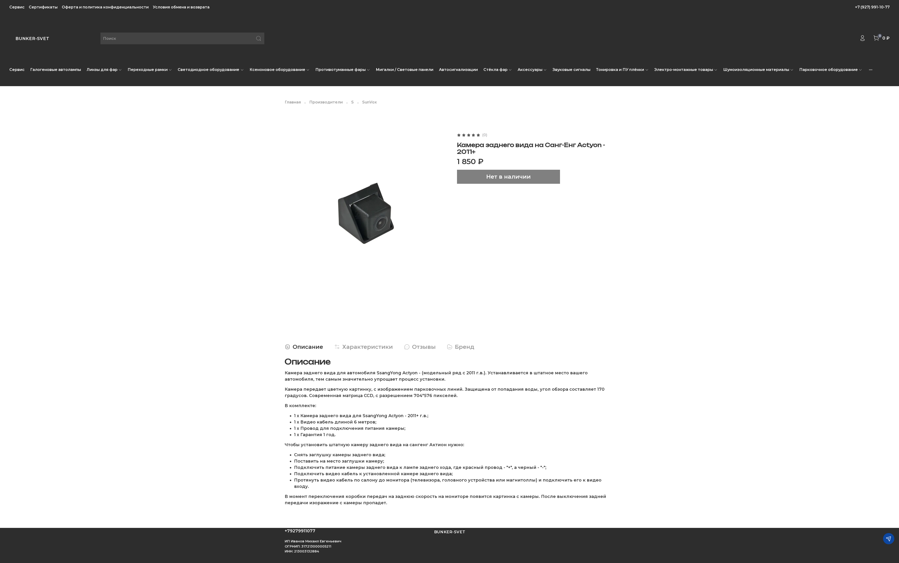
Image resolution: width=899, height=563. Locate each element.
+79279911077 (300, 531)
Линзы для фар (102, 69)
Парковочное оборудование (828, 69)
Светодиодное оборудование (208, 69)
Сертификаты (43, 7)
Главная (293, 102)
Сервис (17, 7)
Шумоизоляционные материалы (756, 69)
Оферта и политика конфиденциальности (105, 7)
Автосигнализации (458, 69)
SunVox (369, 102)
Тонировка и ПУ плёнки (620, 69)
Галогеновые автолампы (55, 69)
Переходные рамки (148, 69)
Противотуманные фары (340, 69)
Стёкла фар (495, 69)
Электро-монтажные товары (683, 69)
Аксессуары (530, 69)
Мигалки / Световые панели (404, 69)
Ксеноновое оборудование (277, 69)
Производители (326, 102)
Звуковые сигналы (571, 69)
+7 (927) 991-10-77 (872, 7)
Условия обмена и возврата (181, 7)
